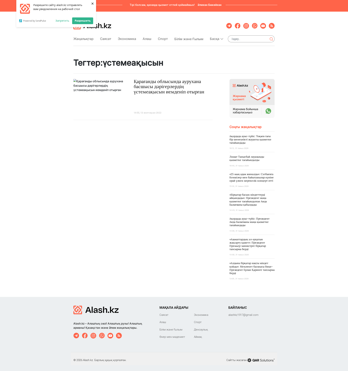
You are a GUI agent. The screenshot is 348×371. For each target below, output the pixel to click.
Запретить (62, 20)
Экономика (127, 39)
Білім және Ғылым (188, 39)
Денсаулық (201, 329)
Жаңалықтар (83, 39)
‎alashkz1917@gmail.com (243, 315)
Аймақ (198, 336)
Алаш (147, 39)
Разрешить (83, 20)
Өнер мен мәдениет (172, 336)
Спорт (163, 39)
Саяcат (105, 39)
